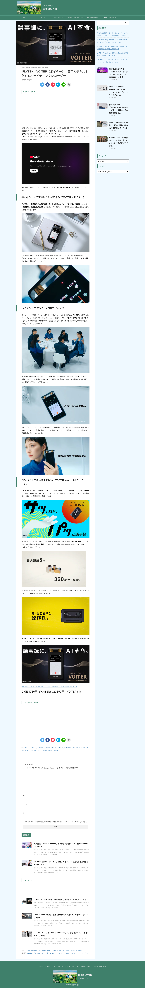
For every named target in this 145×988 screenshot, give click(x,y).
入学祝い (44, 750)
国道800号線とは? (92, 17)
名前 (25, 795)
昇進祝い (56, 750)
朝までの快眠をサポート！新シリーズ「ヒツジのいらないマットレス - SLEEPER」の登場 (112, 34)
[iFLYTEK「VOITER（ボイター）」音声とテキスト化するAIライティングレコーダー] (58, 84)
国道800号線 (50, 9)
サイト (25, 813)
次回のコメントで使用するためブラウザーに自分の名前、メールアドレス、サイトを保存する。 (56, 822)
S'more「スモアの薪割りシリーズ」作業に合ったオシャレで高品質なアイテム (112, 61)
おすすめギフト (58, 17)
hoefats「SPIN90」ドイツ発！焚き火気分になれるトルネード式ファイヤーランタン (57, 953)
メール (25, 804)
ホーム (25, 17)
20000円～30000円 (30, 747)
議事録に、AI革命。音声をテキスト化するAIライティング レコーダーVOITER (49, 687)
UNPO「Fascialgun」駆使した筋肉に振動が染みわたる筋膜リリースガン (112, 54)
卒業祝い (50, 750)
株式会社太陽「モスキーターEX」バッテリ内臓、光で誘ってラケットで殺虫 (54, 951)
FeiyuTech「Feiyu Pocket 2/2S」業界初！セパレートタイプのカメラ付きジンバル (112, 41)
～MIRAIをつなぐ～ (83, 978)
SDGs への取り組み (109, 17)
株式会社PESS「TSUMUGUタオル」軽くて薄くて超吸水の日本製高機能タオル (112, 47)
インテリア (41, 17)
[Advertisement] (55, 110)
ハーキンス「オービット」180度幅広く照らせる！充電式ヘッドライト (61, 899)
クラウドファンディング (75, 17)
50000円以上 (68, 747)
